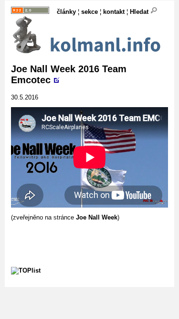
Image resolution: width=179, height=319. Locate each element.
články (66, 11)
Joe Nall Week (96, 217)
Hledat (140, 11)
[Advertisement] (95, 233)
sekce (89, 11)
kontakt (114, 11)
